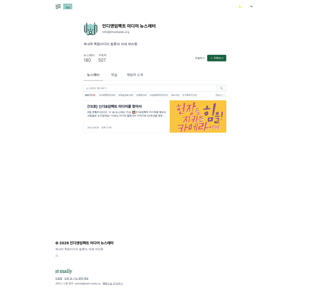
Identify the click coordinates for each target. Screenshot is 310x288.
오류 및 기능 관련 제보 (76, 278)
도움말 (58, 278)
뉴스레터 (93, 75)
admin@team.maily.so (87, 283)
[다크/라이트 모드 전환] (240, 6)
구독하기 (218, 57)
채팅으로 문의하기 (113, 283)
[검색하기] (221, 88)
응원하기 (200, 57)
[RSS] (56, 255)
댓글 (114, 75)
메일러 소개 (135, 75)
